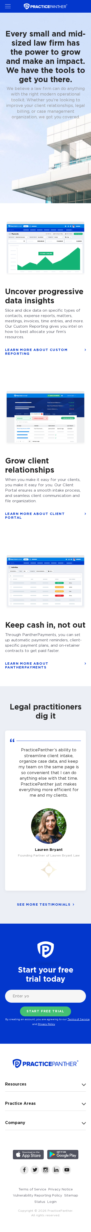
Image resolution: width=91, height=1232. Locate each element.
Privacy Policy (46, 1024)
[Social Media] (24, 1172)
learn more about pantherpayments (26, 665)
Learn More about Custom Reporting (36, 351)
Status (39, 1201)
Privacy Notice (60, 1189)
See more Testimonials (44, 904)
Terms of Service (78, 1019)
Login (52, 1201)
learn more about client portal (35, 515)
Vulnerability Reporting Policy (37, 1195)
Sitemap (71, 1195)
